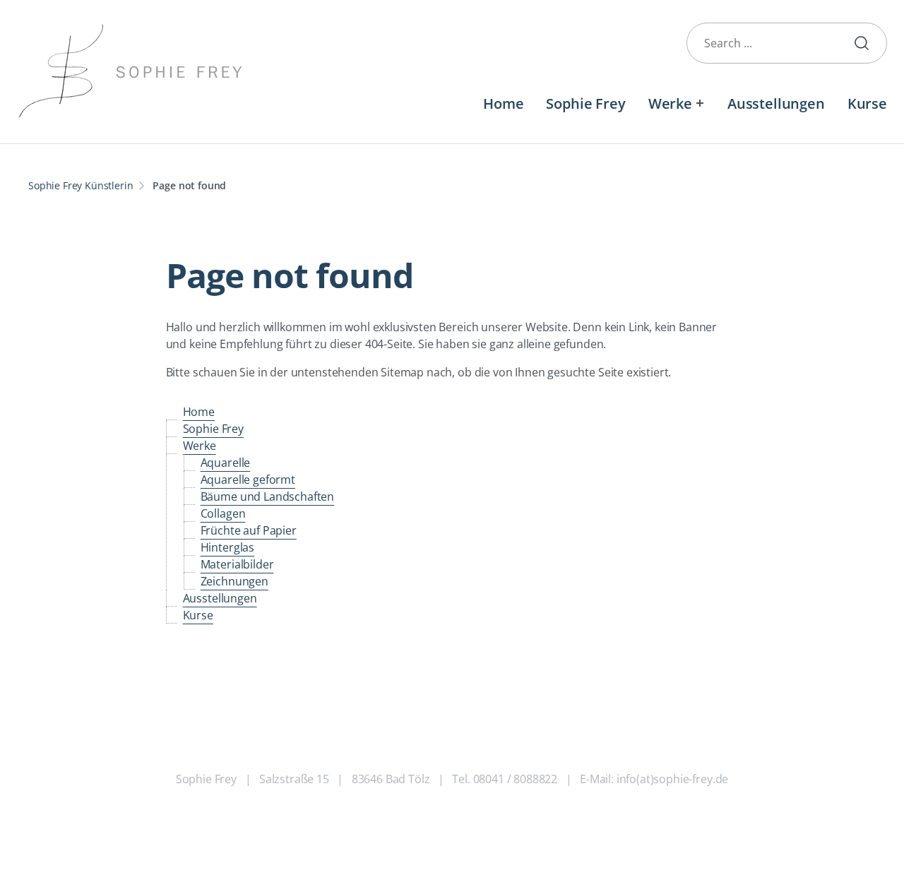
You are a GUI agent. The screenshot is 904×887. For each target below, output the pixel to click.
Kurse (867, 103)
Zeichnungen (234, 581)
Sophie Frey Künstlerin (80, 185)
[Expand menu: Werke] (700, 103)
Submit (867, 43)
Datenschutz (417, 823)
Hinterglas (227, 547)
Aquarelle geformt (248, 479)
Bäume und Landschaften (267, 496)
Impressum (489, 823)
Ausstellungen (776, 103)
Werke (670, 103)
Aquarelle (226, 462)
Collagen (223, 513)
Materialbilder (237, 564)
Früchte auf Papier (249, 530)
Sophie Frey (585, 103)
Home (503, 103)
